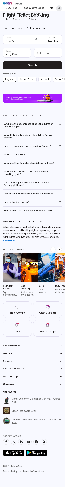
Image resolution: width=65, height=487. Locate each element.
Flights (9, 14)
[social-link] (6, 442)
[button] (51, 8)
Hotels (22, 14)
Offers (32, 19)
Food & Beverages (33, 8)
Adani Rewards (14, 19)
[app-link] (13, 453)
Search (32, 65)
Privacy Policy (10, 471)
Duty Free (11, 8)
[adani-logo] (12, 3)
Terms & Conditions (33, 471)
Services (36, 14)
